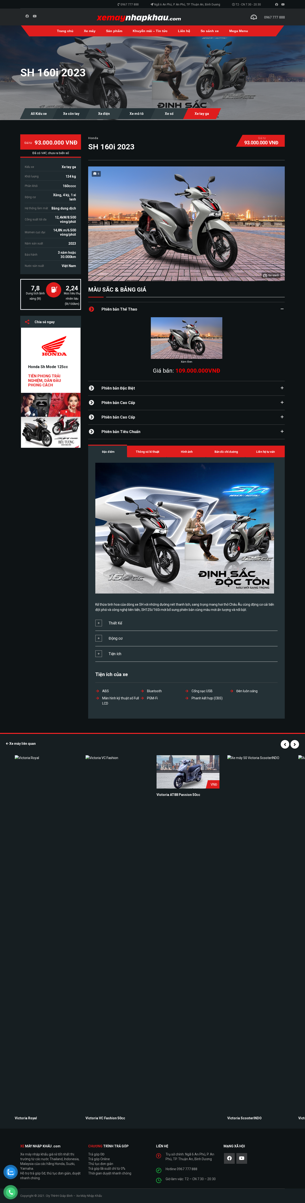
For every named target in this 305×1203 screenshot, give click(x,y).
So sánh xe (210, 31)
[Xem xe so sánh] (254, 17)
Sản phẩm (114, 31)
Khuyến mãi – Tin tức (150, 31)
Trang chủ (65, 31)
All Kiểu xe (39, 114)
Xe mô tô (137, 114)
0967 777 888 (130, 4)
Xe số (169, 114)
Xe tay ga (202, 114)
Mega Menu (238, 31)
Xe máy (90, 31)
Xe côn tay (71, 114)
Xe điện (104, 114)
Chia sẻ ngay (45, 322)
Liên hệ (184, 31)
